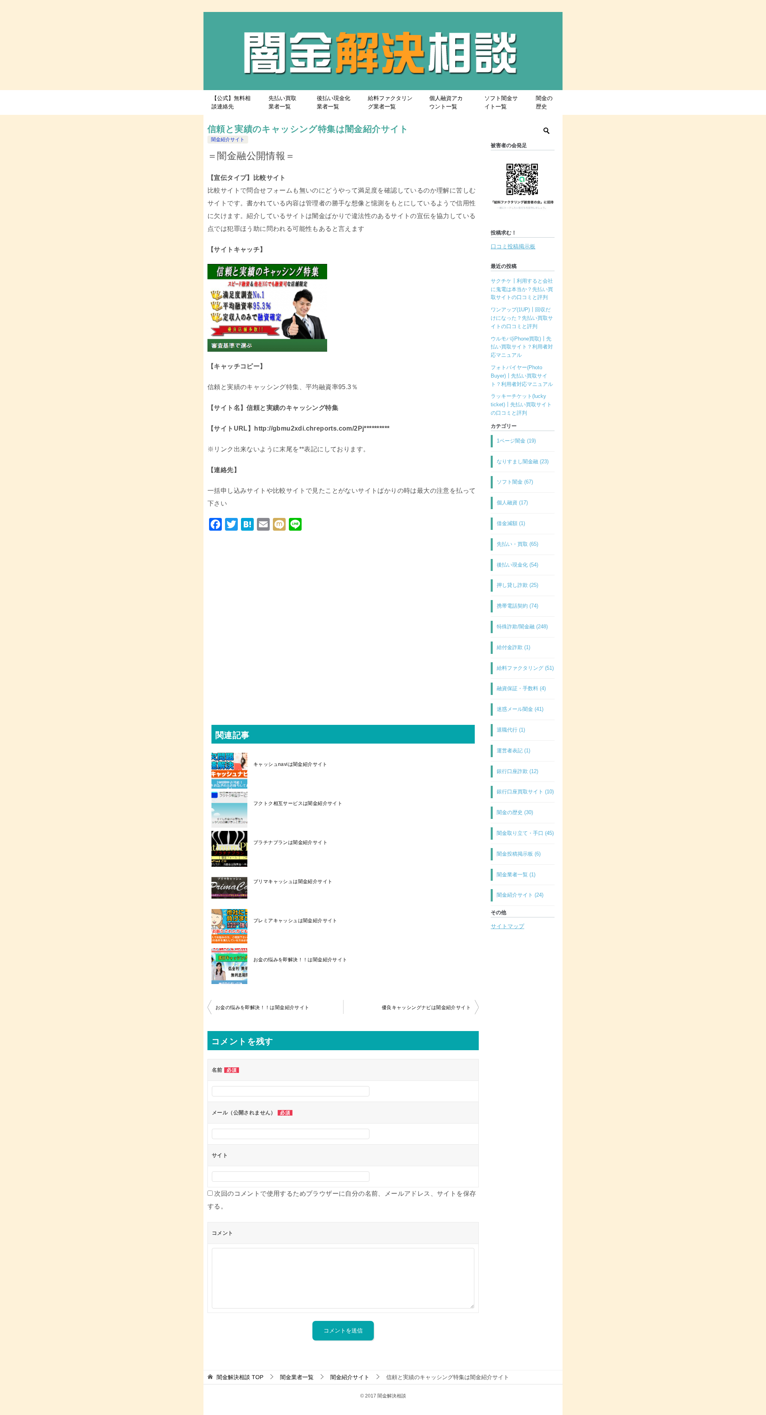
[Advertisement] (343, 620)
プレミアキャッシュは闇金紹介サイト (295, 920)
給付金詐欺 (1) (513, 647)
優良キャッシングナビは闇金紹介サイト (426, 1007)
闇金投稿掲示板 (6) (519, 854)
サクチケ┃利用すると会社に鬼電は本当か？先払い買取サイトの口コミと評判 (522, 289)
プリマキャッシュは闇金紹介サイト (292, 881)
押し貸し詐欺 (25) (517, 585)
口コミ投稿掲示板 (513, 246)
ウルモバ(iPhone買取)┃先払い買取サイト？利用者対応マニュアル (522, 347)
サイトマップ (507, 926)
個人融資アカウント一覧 (446, 102)
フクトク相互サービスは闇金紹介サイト (297, 803)
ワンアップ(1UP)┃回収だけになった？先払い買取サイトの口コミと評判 (522, 318)
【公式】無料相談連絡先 (231, 102)
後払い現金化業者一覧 (333, 102)
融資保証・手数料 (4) (521, 688)
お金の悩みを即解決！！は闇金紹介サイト (300, 959)
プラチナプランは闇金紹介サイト (290, 842)
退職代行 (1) (511, 730)
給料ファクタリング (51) (525, 668)
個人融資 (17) (512, 503)
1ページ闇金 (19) (516, 441)
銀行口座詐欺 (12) (517, 771)
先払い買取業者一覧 (282, 102)
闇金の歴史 (544, 102)
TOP (240, 1377)
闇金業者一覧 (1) (516, 875)
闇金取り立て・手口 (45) (525, 833)
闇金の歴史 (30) (515, 812)
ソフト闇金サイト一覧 (501, 102)
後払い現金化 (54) (517, 565)
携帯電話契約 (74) (517, 606)
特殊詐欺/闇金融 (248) (522, 627)
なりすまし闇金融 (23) (523, 461)
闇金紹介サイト (228, 139)
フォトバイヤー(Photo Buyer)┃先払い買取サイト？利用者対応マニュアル (522, 375)
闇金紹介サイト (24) (520, 895)
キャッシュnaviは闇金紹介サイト (290, 764)
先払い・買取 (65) (517, 544)
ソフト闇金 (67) (515, 482)
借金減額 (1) (511, 523)
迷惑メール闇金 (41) (520, 709)
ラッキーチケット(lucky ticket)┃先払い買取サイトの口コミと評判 (521, 404)
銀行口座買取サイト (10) (525, 792)
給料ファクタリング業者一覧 (390, 102)
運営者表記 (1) (513, 751)
